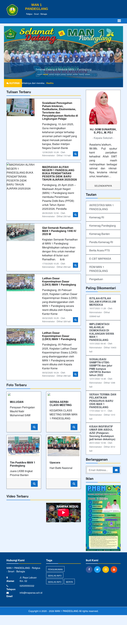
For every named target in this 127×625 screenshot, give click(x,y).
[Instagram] (106, 569)
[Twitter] (98, 569)
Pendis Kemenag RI (101, 242)
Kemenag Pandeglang (102, 225)
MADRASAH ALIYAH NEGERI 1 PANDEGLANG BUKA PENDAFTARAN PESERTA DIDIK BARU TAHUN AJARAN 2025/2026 (59, 173)
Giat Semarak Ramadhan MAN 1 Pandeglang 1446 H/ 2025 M (59, 231)
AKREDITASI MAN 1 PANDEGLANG (101, 207)
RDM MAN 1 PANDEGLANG (98, 269)
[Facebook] (90, 569)
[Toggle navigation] (119, 20)
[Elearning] (103, 518)
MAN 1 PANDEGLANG (66, 611)
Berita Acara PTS (99, 250)
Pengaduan (96, 279)
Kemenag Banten (99, 234)
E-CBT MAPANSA (100, 258)
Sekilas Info (54, 581)
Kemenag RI (96, 217)
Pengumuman (55, 569)
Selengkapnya (103, 185)
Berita (69, 581)
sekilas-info (55, 575)
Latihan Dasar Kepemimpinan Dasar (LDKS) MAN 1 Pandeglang (59, 281)
